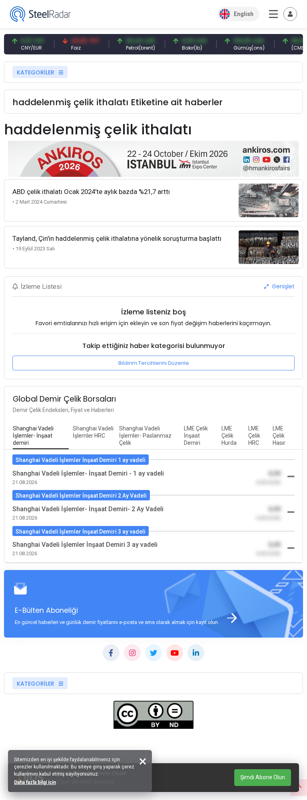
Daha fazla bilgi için (35, 782)
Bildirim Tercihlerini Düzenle (153, 363)
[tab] (41, 436)
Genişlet (282, 286)
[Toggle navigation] (290, 14)
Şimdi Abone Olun (262, 777)
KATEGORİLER (36, 72)
